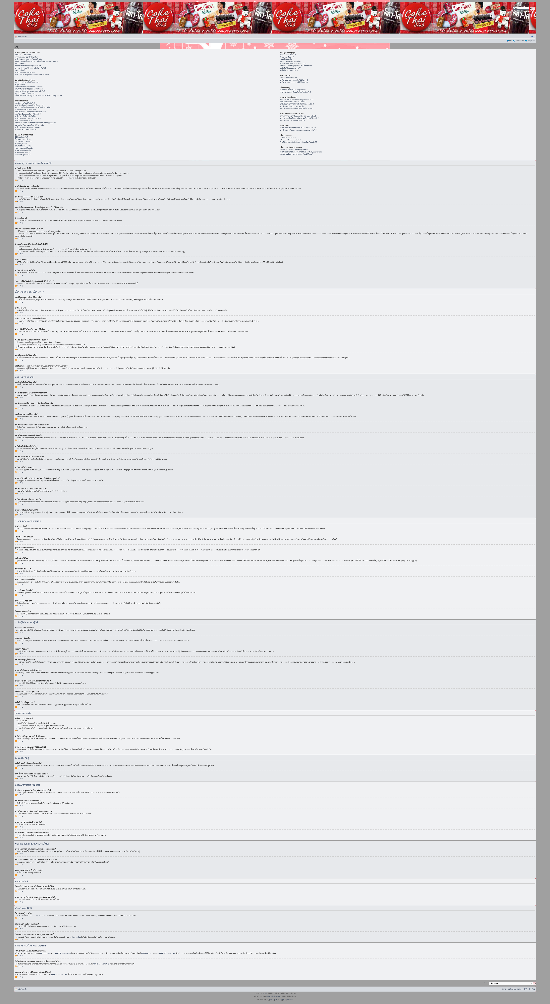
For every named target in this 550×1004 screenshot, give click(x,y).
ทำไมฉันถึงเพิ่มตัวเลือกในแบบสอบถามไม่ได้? (30, 112)
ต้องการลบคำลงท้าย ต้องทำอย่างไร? (292, 120)
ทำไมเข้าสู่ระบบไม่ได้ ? (23, 55)
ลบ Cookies (512, 989)
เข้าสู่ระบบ (531, 41)
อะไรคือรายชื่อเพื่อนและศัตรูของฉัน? (293, 90)
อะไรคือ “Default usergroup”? (290, 68)
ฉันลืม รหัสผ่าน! (20, 63)
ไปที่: (486, 983)
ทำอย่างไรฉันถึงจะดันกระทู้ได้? (26, 129)
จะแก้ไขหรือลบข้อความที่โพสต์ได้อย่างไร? (29, 105)
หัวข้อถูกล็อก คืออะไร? (23, 152)
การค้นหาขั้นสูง (529, 11)
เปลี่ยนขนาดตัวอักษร (533, 36)
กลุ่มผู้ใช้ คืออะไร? (286, 59)
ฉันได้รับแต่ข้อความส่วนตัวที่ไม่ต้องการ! (294, 80)
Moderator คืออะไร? (287, 57)
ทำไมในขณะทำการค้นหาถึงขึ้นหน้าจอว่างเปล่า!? (297, 104)
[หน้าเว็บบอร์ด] (41, 17)
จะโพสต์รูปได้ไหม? (21, 143)
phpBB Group (38, 916)
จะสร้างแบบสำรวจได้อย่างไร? (25, 110)
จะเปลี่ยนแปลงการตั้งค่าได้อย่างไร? (27, 82)
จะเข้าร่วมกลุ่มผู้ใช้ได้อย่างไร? (290, 61)
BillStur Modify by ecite (273, 996)
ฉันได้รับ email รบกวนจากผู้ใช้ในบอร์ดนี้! (294, 82)
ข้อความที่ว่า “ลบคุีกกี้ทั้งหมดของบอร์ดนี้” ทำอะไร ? (32, 74)
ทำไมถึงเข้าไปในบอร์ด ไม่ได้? (25, 116)
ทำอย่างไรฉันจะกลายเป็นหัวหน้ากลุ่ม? (293, 63)
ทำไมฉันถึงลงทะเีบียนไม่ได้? (25, 72)
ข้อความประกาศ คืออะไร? (24, 148)
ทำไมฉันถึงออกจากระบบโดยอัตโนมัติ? (28, 59)
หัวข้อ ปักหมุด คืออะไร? (23, 150)
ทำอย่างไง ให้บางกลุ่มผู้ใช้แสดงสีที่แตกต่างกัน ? (296, 66)
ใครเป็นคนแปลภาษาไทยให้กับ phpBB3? (294, 149)
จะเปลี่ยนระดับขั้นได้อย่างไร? (25, 93)
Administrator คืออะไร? (288, 55)
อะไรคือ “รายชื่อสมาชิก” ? (289, 70)
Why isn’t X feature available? (290, 140)
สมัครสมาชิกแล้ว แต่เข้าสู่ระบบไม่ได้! (28, 66)
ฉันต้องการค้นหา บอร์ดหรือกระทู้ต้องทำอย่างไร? (296, 99)
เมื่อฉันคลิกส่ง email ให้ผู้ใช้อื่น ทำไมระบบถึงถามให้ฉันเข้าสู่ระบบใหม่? (39, 95)
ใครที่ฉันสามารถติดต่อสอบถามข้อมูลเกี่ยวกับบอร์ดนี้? (298, 142)
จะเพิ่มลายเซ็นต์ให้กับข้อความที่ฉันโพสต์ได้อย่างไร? (33, 107)
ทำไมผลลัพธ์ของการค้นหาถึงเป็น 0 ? (292, 102)
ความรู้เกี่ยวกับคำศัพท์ (101, 964)
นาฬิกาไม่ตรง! (20, 84)
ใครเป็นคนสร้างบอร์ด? (288, 138)
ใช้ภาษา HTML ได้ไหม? (23, 139)
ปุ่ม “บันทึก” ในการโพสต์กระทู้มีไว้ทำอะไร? (30, 125)
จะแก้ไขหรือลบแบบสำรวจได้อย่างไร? (28, 114)
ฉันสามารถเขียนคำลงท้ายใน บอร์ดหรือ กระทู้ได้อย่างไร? (299, 118)
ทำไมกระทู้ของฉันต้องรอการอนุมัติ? (27, 127)
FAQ (510, 41)
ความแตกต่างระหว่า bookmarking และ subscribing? (298, 116)
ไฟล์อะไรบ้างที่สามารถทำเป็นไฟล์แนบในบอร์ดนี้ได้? (298, 128)
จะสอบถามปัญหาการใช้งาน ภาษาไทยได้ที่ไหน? (296, 154)
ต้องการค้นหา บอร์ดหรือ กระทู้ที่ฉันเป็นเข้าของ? (296, 108)
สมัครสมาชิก (520, 41)
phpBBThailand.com (63, 953)
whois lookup (76, 937)
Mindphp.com (45, 953)
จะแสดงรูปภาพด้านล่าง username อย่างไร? (30, 91)
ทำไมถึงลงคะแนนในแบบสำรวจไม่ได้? (28, 118)
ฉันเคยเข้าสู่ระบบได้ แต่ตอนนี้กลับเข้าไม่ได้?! (30, 68)
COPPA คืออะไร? (21, 70)
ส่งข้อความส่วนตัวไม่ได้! (288, 78)
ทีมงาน (504, 989)
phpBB (265, 993)
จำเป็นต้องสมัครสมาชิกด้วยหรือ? (26, 57)
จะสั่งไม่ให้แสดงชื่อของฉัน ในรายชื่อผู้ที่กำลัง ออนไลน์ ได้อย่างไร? (37, 61)
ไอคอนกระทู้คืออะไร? (22, 154)
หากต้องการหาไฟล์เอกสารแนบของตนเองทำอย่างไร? (298, 130)
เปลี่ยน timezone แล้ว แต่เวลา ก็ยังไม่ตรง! (29, 86)
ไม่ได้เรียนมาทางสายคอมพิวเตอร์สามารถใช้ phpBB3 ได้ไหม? (301, 152)
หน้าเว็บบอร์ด (22, 37)
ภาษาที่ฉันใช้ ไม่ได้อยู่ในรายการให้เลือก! (29, 89)
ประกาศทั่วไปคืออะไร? (23, 146)
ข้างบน (20, 180)
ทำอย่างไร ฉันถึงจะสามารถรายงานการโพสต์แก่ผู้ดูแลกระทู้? (35, 123)
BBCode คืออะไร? (21, 137)
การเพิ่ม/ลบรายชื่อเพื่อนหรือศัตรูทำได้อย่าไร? (295, 92)
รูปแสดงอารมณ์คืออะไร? (23, 141)
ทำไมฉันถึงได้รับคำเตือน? (24, 121)
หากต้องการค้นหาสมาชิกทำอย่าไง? (292, 106)
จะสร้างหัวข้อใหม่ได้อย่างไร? (25, 103)
